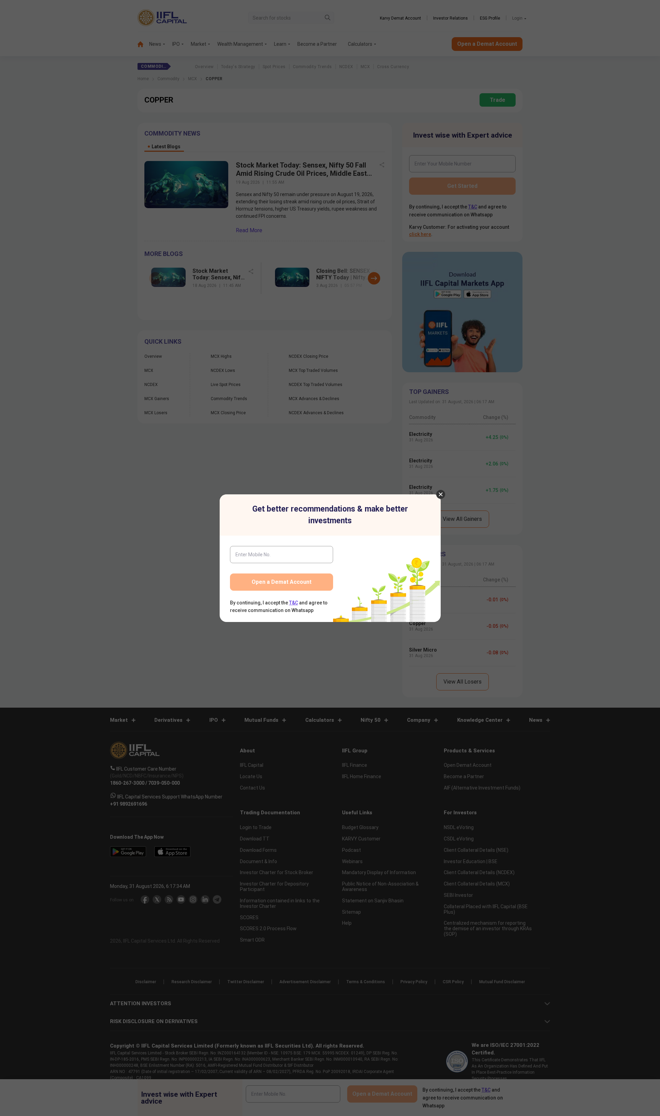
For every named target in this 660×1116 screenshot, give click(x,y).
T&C (293, 602)
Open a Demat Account (281, 582)
